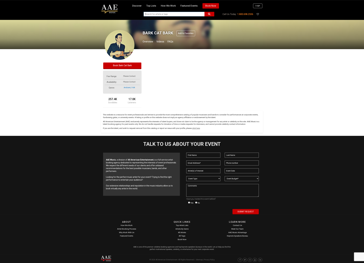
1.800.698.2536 (245, 14)
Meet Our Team (237, 229)
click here (196, 128)
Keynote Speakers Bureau (237, 236)
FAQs (170, 41)
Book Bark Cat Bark (122, 65)
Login (257, 6)
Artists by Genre (182, 229)
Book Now (210, 5)
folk (133, 87)
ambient (127, 87)
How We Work (127, 225)
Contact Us (237, 225)
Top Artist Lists (182, 225)
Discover (137, 5)
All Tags (182, 236)
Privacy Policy (209, 260)
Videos (160, 41)
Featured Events (189, 5)
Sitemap (199, 260)
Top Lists (151, 5)
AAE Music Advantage (237, 232)
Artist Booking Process (126, 229)
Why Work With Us (126, 232)
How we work (168, 5)
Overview (148, 41)
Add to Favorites (186, 33)
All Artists (182, 232)
